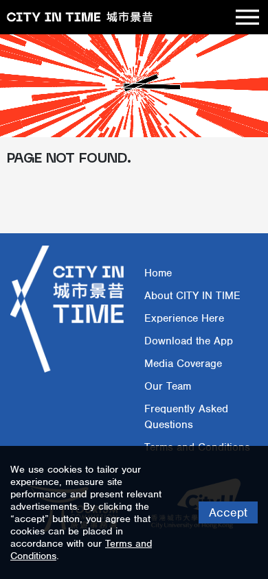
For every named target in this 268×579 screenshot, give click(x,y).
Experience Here (184, 318)
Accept (228, 512)
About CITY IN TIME (192, 296)
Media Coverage (183, 363)
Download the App (188, 341)
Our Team (167, 386)
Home (158, 273)
